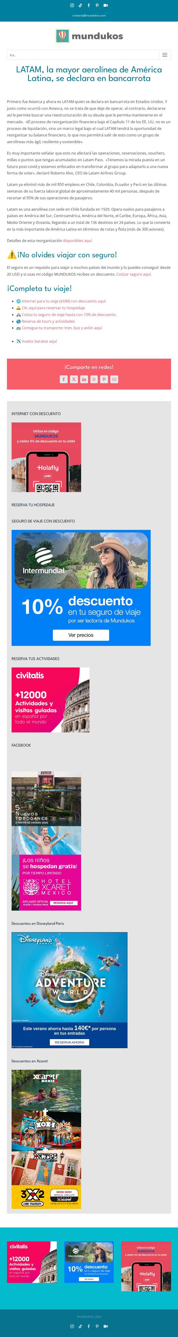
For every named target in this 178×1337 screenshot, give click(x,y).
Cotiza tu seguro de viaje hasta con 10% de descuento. (69, 314)
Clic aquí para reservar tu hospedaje (53, 307)
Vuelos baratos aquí (39, 341)
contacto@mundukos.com (89, 15)
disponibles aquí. (78, 240)
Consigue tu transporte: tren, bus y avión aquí (62, 327)
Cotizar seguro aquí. (134, 274)
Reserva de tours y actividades (48, 321)
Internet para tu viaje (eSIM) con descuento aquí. (64, 301)
